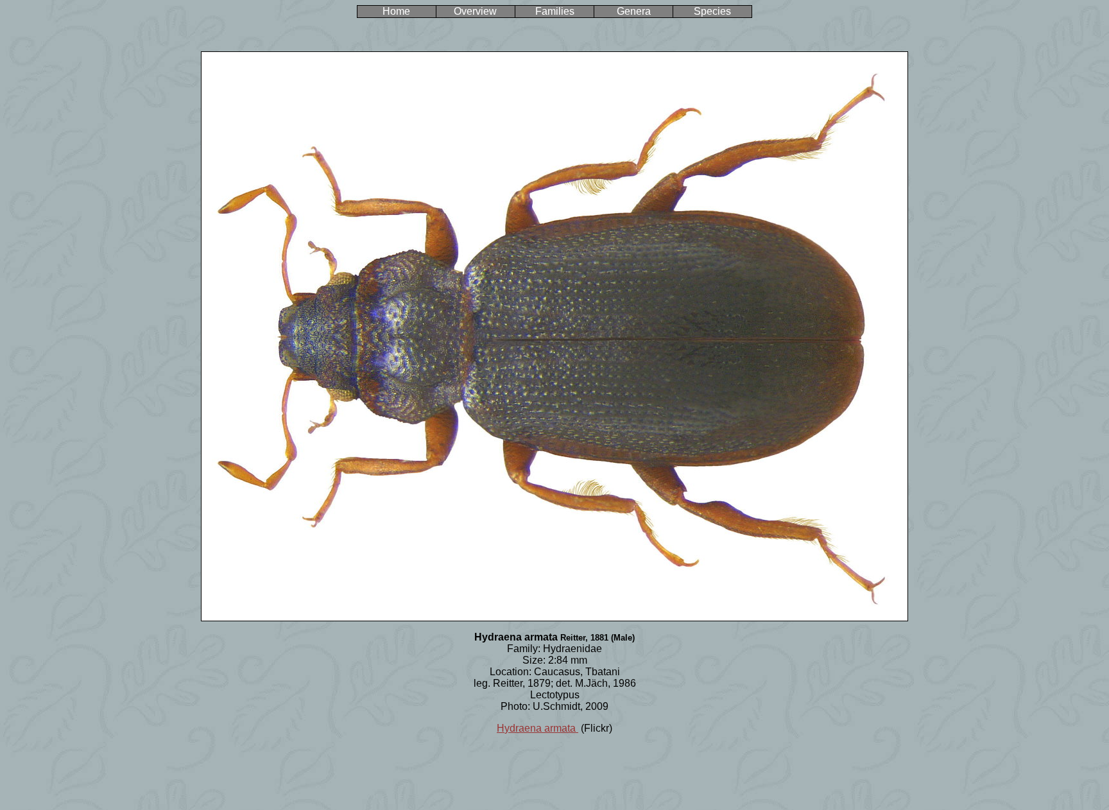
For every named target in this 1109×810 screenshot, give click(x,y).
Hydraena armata (537, 728)
